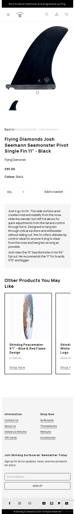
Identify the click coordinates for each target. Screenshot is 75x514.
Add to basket (53, 192)
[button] (11, 78)
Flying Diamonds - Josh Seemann (36, 129)
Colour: (10, 177)
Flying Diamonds (15, 160)
